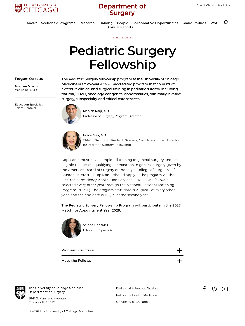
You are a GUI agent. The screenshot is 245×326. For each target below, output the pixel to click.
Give (199, 5)
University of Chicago (132, 302)
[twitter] (214, 291)
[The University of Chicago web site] (50, 8)
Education (122, 37)
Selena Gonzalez (25, 108)
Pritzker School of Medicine (136, 295)
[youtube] (225, 291)
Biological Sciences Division (137, 288)
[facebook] (204, 291)
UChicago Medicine (217, 5)
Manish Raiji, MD (26, 90)
